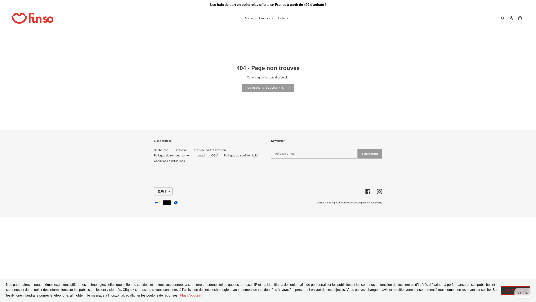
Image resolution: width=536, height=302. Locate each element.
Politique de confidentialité (241, 155)
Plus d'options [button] (190, 295)
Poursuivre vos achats (265, 87)
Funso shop (329, 202)
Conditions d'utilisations (169, 161)
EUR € (162, 191)
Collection (181, 150)
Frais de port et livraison (210, 150)
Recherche (161, 150)
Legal (201, 155)
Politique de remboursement (172, 155)
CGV (214, 155)
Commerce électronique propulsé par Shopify (359, 202)
